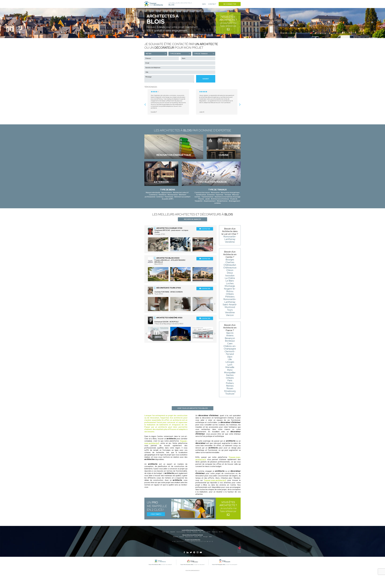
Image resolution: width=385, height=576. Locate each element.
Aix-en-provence (180, 532)
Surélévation (201, 195)
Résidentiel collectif (181, 192)
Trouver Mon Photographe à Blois (218, 564)
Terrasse (227, 195)
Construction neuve (202, 192)
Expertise (219, 195)
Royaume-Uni (189, 536)
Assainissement (210, 201)
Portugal (205, 536)
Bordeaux (195, 532)
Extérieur (160, 197)
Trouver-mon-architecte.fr (215, 480)
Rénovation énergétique (230, 192)
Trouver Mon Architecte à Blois (155, 564)
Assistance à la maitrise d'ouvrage (227, 197)
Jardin (207, 199)
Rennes (221, 532)
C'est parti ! (156, 514)
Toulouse (189, 532)
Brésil (210, 536)
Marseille (172, 532)
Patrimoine (169, 197)
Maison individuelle (153, 192)
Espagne (181, 536)
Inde (200, 536)
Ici (228, 29)
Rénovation (215, 192)
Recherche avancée (192, 219)
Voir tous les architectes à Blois (192, 408)
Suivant (206, 79)
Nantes (208, 532)
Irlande (196, 536)
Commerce (153, 195)
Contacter (206, 229)
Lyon (167, 532)
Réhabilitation (222, 201)
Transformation (207, 197)
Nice (204, 532)
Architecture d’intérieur (220, 199)
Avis (204, 4)
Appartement (166, 192)
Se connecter (229, 4)
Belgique (175, 536)
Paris (163, 532)
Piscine (201, 199)
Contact (212, 4)
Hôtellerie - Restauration (168, 195)
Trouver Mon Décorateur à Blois (186, 564)
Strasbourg (214, 532)
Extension (211, 195)
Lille (200, 532)
